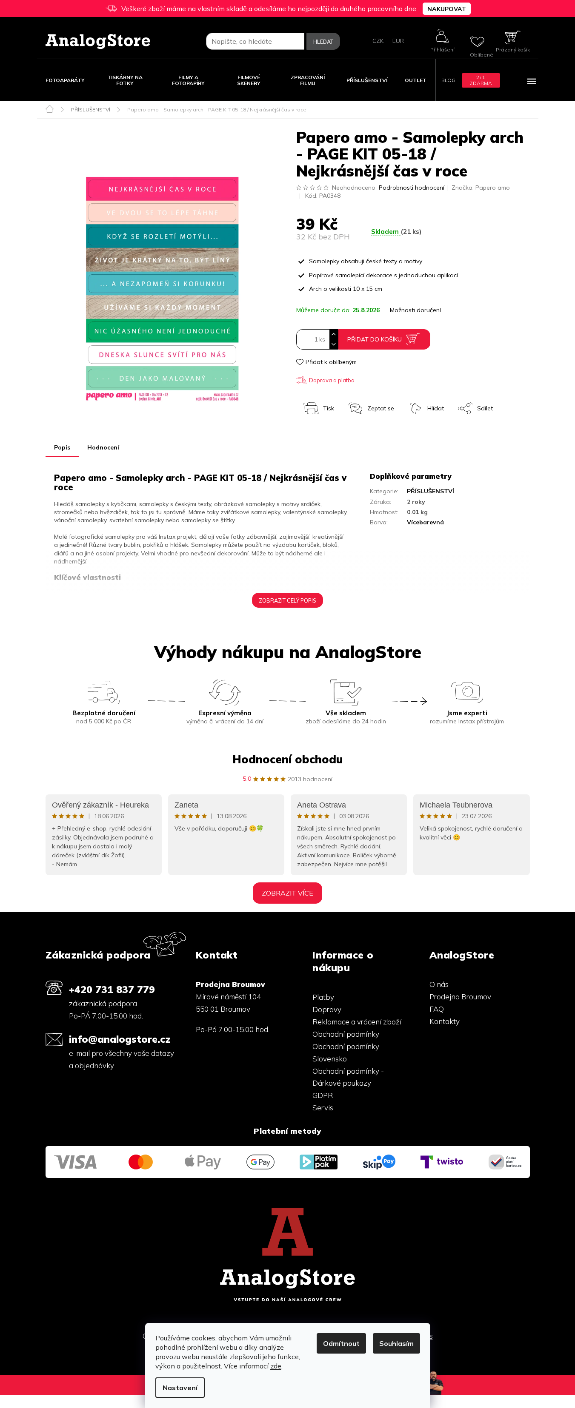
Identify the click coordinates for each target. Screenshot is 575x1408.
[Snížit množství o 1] (333, 344)
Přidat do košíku (374, 339)
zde (275, 1366)
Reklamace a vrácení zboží (356, 1021)
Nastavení (180, 1387)
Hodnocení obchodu (287, 759)
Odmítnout (341, 1343)
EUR (398, 41)
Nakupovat (446, 9)
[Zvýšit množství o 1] (333, 334)
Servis (322, 1107)
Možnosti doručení (415, 310)
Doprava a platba (332, 380)
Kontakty (444, 1021)
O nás (439, 984)
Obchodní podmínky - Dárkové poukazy (348, 1077)
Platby (323, 997)
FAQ (436, 1008)
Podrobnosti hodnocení (411, 187)
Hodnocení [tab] (103, 447)
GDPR (322, 1095)
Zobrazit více (287, 893)
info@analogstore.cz (120, 1039)
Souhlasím (396, 1343)
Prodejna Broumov (460, 996)
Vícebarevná (425, 522)
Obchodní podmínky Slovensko (345, 1052)
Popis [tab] (62, 447)
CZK (377, 41)
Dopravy (326, 1009)
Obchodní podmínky (345, 1034)
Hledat (323, 41)
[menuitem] (65, 80)
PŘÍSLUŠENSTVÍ (430, 491)
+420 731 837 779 (112, 989)
